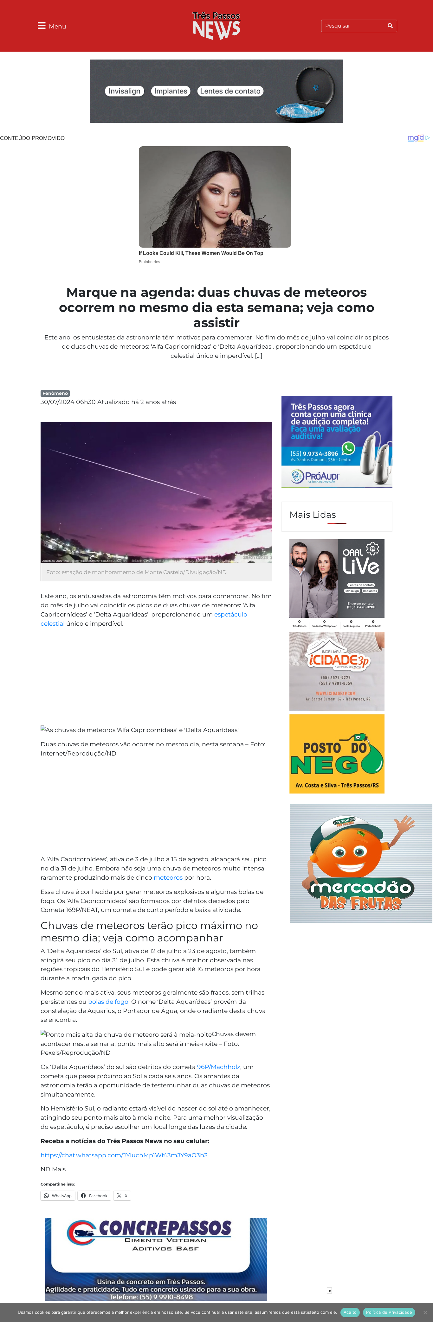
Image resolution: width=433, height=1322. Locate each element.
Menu (57, 26)
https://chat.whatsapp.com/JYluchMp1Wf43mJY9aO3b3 (124, 1155)
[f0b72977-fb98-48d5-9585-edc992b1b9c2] (337, 755)
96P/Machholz (218, 1067)
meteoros (168, 877)
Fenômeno (55, 393)
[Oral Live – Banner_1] (216, 92)
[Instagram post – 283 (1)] (337, 585)
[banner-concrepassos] (156, 1260)
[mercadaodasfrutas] (361, 863)
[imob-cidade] (337, 672)
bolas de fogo (108, 1001)
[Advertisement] (156, 677)
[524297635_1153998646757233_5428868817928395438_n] (336, 443)
